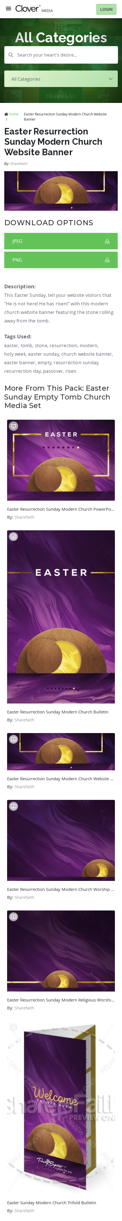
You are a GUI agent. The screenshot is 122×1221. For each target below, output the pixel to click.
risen (71, 371)
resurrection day (22, 371)
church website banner (86, 354)
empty (44, 362)
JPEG (17, 241)
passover (53, 371)
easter (11, 345)
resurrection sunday (76, 362)
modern (88, 345)
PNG (17, 260)
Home (14, 114)
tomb (27, 345)
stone (41, 345)
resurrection (63, 345)
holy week (15, 354)
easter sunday (43, 354)
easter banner (19, 362)
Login (106, 9)
